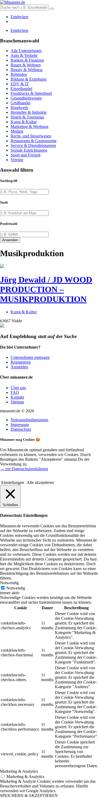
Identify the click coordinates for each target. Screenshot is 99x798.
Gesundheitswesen (26, 98)
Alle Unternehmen (26, 50)
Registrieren (21, 362)
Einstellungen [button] (12, 482)
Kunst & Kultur (24, 122)
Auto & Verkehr (24, 55)
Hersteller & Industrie (28, 112)
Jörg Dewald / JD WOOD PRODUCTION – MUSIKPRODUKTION (46, 289)
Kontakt (17, 397)
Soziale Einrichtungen (29, 150)
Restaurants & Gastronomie (33, 140)
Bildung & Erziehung (28, 79)
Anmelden (19, 367)
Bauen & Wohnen (26, 65)
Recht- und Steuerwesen (31, 136)
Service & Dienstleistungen (33, 145)
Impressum (20, 424)
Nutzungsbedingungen (29, 420)
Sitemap (17, 402)
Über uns (18, 387)
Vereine (17, 159)
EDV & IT (20, 84)
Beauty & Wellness (27, 69)
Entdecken (19, 16)
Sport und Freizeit (25, 155)
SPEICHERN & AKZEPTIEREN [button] (29, 795)
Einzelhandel (21, 88)
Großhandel (20, 103)
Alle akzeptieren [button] (40, 482)
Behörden (19, 74)
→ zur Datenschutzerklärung (24, 469)
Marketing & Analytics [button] (19, 771)
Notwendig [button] (9, 583)
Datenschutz (21, 429)
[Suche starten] (52, 8)
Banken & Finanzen (27, 60)
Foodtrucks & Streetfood (31, 93)
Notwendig (15, 588)
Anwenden (10, 240)
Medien (17, 131)
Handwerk (19, 107)
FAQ (15, 392)
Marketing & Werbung (29, 126)
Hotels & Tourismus (27, 117)
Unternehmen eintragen (30, 357)
